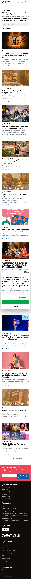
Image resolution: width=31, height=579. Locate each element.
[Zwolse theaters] (8, 2)
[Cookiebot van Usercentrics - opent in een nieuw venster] (22, 272)
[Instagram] (14, 535)
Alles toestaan (15, 301)
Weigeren (15, 306)
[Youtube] (7, 535)
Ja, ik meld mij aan (22, 476)
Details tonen (22, 297)
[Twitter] (3, 535)
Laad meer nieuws (17, 458)
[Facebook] (10, 535)
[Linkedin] (18, 535)
